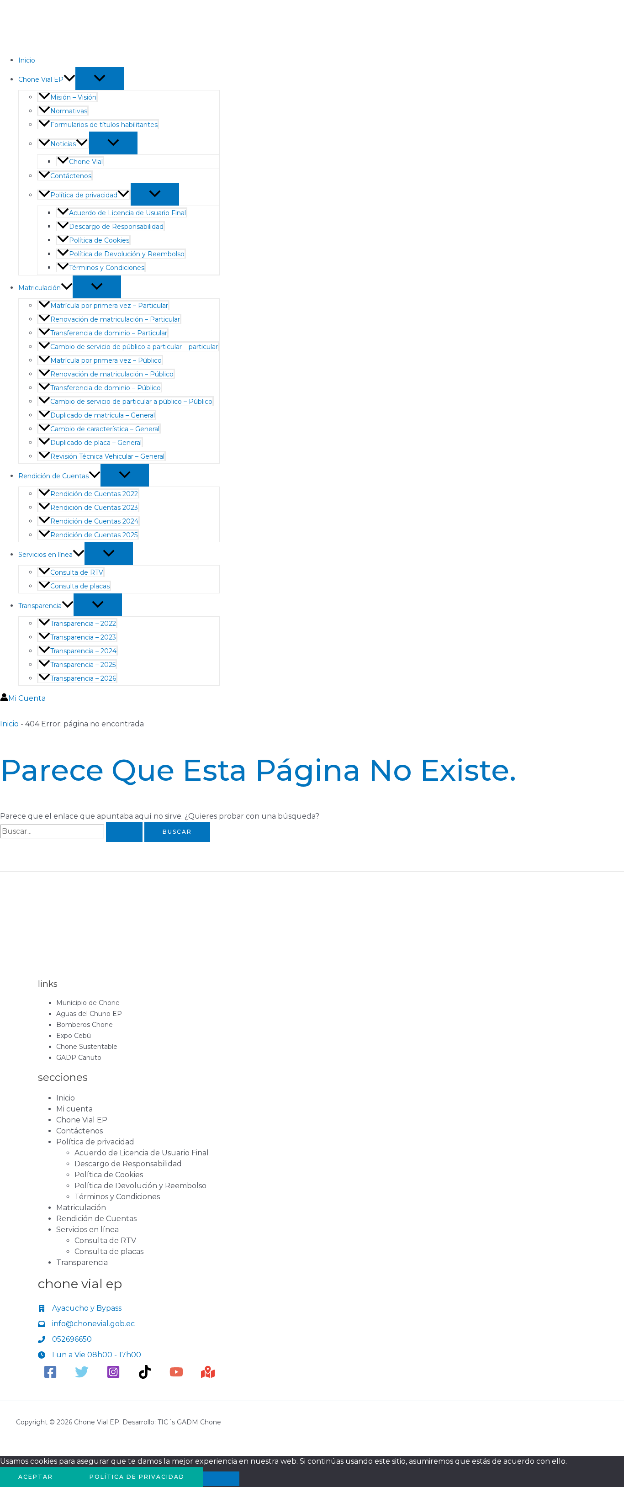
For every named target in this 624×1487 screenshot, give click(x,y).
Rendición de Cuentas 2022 (94, 494)
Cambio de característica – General (104, 429)
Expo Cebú (73, 1036)
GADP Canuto (78, 1057)
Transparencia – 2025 (83, 665)
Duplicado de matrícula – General (102, 415)
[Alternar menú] (99, 78)
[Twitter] (81, 1376)
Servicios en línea (45, 554)
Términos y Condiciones (106, 268)
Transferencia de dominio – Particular (108, 333)
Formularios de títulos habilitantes (104, 125)
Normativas (68, 111)
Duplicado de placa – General (96, 443)
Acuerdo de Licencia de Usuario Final (127, 213)
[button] (69, 79)
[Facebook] (50, 1376)
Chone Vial (86, 162)
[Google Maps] (208, 1376)
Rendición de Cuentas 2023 (94, 507)
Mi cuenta (74, 1109)
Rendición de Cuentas (53, 476)
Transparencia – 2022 (83, 623)
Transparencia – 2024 (83, 651)
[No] (221, 1478)
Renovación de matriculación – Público (112, 374)
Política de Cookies (99, 240)
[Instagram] (113, 1376)
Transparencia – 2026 (83, 678)
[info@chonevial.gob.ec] (86, 1323)
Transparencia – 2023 (83, 637)
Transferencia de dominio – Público (105, 388)
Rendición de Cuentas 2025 (93, 535)
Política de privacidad (83, 195)
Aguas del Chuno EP (89, 1014)
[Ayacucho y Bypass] (80, 1308)
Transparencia (40, 606)
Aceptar (35, 1476)
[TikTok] (144, 1376)
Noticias (63, 144)
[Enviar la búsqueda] (124, 832)
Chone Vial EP (40, 79)
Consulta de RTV (76, 572)
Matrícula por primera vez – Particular (109, 306)
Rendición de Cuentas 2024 (94, 521)
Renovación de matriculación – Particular (115, 319)
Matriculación (39, 288)
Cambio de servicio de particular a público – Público (131, 401)
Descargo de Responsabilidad (116, 226)
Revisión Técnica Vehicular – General (107, 456)
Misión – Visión (73, 97)
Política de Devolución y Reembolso (127, 254)
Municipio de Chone (88, 1003)
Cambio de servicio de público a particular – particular (134, 347)
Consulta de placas (80, 586)
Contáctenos (70, 176)
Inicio (26, 60)
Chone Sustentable (86, 1046)
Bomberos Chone (84, 1025)
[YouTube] (176, 1376)
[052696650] (65, 1339)
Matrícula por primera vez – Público (106, 360)
